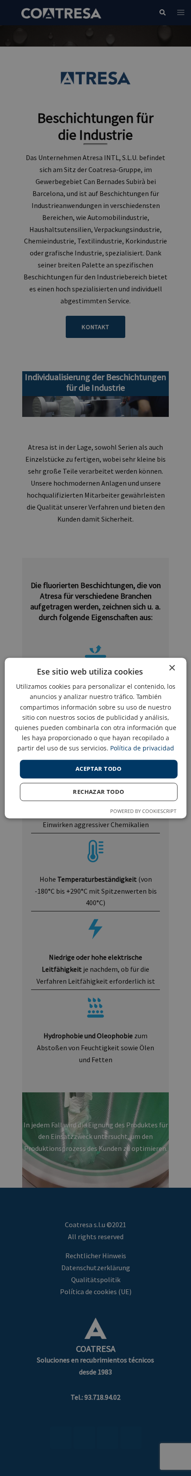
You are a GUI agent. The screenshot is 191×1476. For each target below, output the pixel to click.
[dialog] (96, 738)
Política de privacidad (142, 748)
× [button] (171, 668)
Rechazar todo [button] (98, 792)
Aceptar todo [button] (99, 769)
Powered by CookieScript (143, 811)
